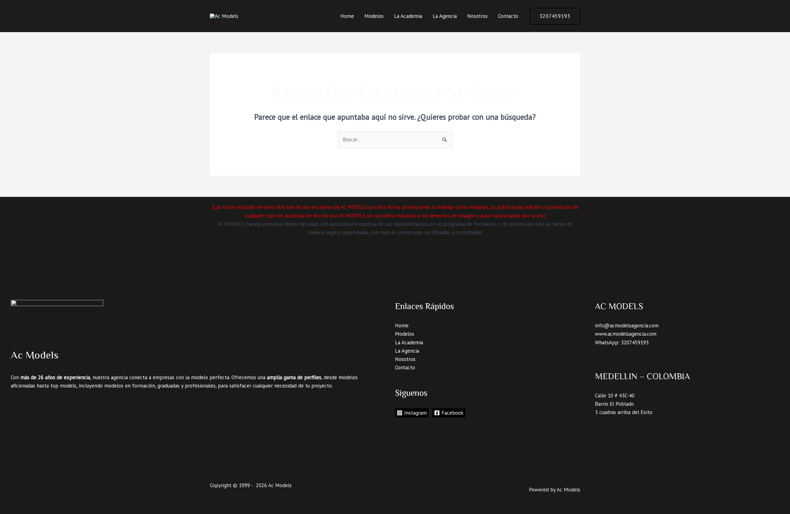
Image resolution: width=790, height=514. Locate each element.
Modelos (374, 16)
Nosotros (477, 16)
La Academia (408, 16)
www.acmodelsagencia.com (625, 333)
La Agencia (445, 16)
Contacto (508, 16)
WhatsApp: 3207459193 (622, 342)
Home (347, 16)
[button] (555, 16)
